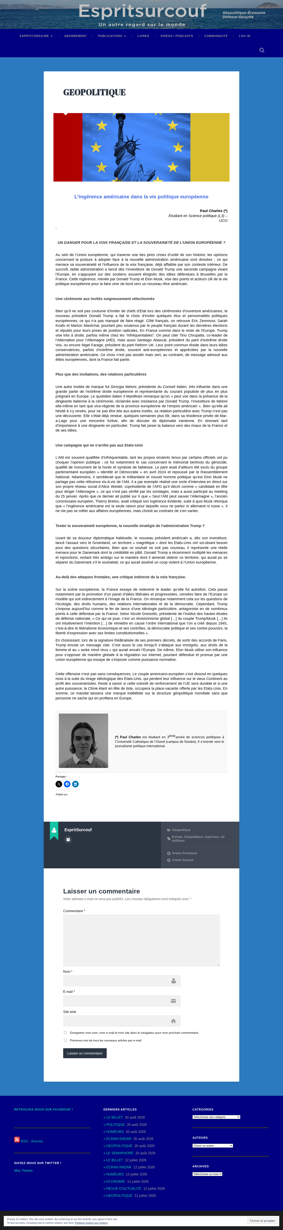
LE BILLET (114, 1117)
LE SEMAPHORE (119, 1153)
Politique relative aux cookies (91, 1222)
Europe (177, 836)
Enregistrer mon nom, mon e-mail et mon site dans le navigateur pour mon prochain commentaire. (134, 1032)
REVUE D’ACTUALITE (123, 1189)
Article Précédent (184, 853)
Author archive (68, 839)
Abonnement (75, 36)
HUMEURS (115, 1132)
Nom (67, 971)
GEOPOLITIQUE (94, 92)
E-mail (69, 991)
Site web (69, 1012)
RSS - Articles (31, 1141)
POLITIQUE (115, 1125)
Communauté (216, 36)
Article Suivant (182, 860)
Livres (143, 36)
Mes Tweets (23, 1171)
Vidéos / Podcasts (176, 36)
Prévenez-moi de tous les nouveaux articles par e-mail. (106, 1040)
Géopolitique (181, 830)
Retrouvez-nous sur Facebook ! (43, 1109)
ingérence (211, 836)
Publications (110, 36)
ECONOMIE (115, 1182)
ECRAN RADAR (118, 1139)
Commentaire (74, 911)
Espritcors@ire (34, 36)
